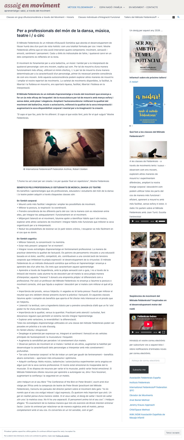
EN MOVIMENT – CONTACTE (143, 7)
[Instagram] (173, 17)
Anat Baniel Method (139, 400)
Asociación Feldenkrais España (145, 377)
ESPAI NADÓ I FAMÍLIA (111, 7)
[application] (148, 221)
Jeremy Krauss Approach (142, 405)
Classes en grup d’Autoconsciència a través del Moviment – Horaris (40, 17)
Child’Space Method (140, 409)
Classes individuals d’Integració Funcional (99, 17)
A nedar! (134, 82)
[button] (94, 7)
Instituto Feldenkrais (140, 382)
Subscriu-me (139, 369)
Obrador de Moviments (141, 395)
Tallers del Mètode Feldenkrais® (140, 17)
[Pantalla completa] (163, 332)
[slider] (162, 221)
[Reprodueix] (133, 221)
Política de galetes (62, 436)
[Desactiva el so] (156, 221)
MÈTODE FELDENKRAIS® (80, 7)
